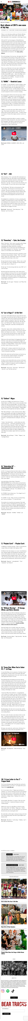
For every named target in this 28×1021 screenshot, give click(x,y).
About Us (14, 978)
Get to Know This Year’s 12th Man (9, 901)
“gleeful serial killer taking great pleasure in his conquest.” (12, 623)
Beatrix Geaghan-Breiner (20, 30)
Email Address (5, 1008)
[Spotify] (7, 991)
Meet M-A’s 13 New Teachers (8, 927)
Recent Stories (5, 22)
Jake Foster (11, 30)
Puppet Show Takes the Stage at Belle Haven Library (12, 953)
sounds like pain (10, 787)
